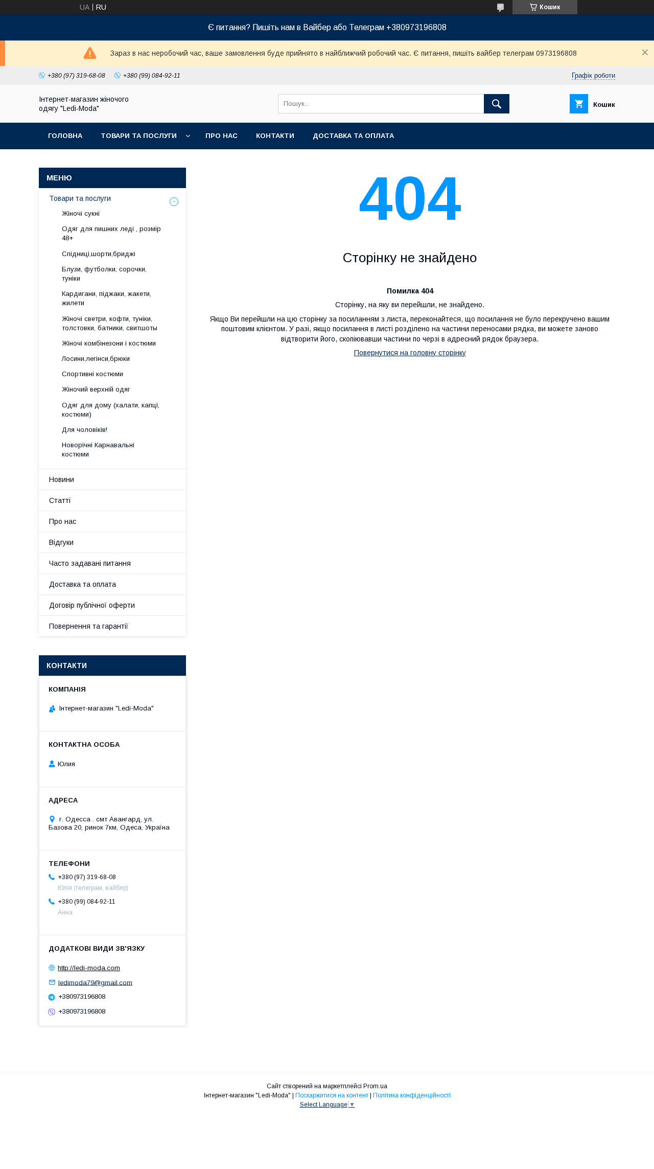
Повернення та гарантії (88, 626)
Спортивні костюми (92, 374)
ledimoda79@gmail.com (95, 982)
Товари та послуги (139, 136)
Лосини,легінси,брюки (96, 358)
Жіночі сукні (81, 213)
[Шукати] (496, 103)
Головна (65, 136)
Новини (61, 479)
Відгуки (61, 542)
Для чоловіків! (84, 429)
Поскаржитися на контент (331, 1095)
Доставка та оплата (353, 136)
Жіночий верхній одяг (96, 389)
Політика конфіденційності (412, 1095)
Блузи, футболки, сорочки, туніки (104, 273)
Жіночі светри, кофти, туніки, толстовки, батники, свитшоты (109, 323)
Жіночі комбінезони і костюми (109, 343)
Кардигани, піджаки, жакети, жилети (106, 298)
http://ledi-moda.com (89, 968)
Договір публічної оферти (92, 605)
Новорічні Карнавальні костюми (98, 449)
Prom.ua (375, 1086)
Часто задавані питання (90, 563)
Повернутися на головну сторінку (410, 353)
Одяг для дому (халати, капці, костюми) (110, 409)
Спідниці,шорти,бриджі (98, 254)
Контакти (275, 136)
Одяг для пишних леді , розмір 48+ (111, 233)
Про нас (221, 136)
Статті (60, 500)
